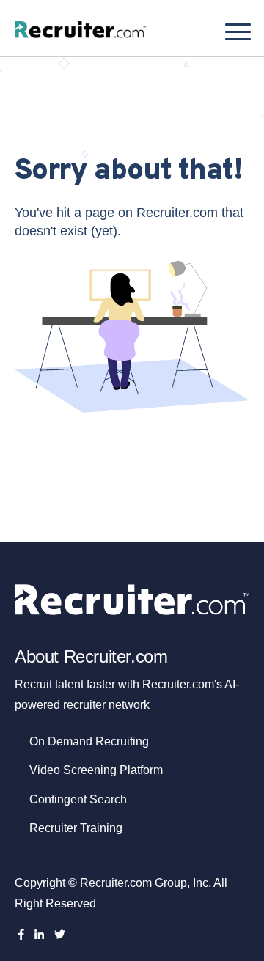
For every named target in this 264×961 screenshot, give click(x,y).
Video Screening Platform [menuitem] (96, 770)
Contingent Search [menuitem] (78, 799)
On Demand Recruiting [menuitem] (89, 741)
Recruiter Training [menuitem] (75, 828)
